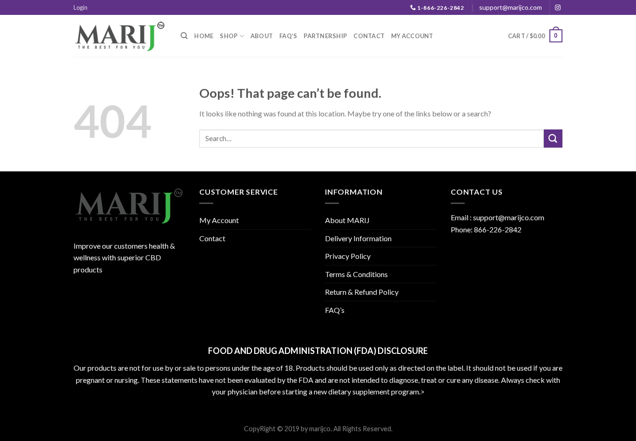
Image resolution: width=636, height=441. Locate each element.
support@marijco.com (510, 7)
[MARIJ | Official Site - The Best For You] (120, 36)
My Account (412, 36)
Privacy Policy (348, 255)
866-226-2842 (497, 229)
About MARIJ (347, 220)
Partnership (325, 36)
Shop (228, 36)
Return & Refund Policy (362, 291)
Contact (369, 36)
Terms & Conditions (356, 274)
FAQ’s (288, 36)
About (261, 36)
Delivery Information (358, 238)
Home (203, 36)
